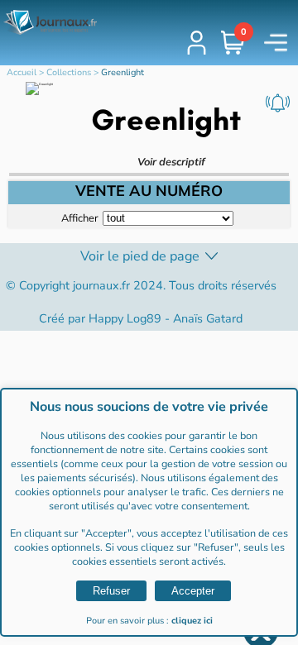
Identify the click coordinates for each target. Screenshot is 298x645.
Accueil (21, 72)
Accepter (192, 591)
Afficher (80, 217)
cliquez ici (192, 620)
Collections (68, 72)
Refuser (111, 591)
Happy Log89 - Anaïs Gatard (166, 318)
